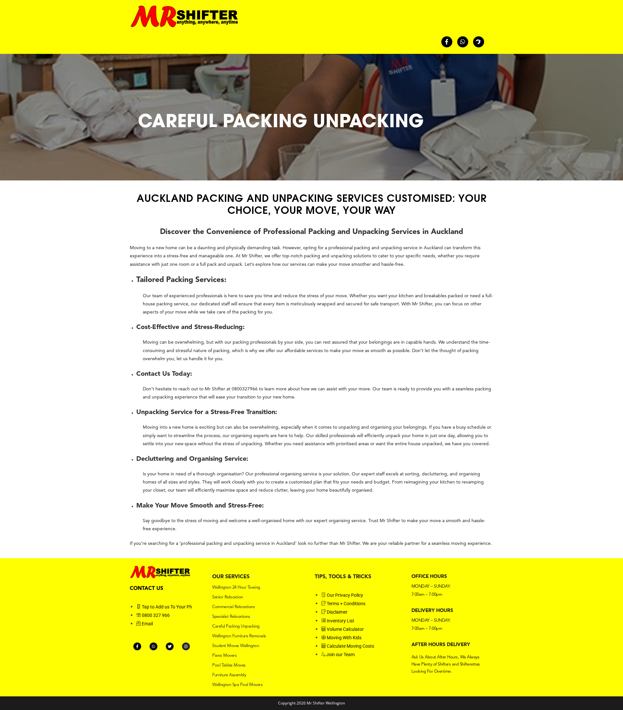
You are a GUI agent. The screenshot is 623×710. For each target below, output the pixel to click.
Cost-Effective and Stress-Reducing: (190, 327)
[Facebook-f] (446, 41)
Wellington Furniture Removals (239, 636)
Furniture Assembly (229, 675)
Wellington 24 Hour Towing (236, 587)
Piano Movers (224, 656)
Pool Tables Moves (229, 665)
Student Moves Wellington (235, 646)
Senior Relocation (227, 597)
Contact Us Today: (164, 374)
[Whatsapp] (462, 41)
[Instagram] (186, 646)
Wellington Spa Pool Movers (237, 685)
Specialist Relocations (231, 617)
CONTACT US (146, 588)
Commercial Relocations (233, 607)
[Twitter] (170, 646)
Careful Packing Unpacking (236, 626)
